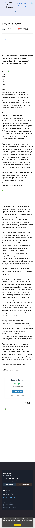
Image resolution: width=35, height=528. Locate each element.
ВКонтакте (9, 484)
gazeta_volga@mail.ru (11, 481)
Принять (17, 525)
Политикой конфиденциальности (19, 521)
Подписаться (17, 391)
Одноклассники (24, 484)
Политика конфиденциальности (11, 502)
